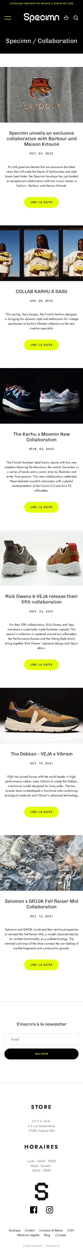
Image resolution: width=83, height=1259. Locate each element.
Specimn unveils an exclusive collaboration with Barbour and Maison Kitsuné (42, 138)
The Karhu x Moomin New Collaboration (41, 436)
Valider (41, 1054)
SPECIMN (37, 1246)
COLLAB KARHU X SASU (41, 291)
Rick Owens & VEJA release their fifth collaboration (41, 599)
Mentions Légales (28, 1235)
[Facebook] (33, 1210)
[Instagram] (49, 1210)
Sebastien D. (53, 1246)
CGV (71, 1230)
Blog (47, 1235)
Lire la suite (42, 202)
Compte (60, 1235)
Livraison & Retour (51, 1230)
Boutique (14, 1230)
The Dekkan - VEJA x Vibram (42, 754)
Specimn (18, 41)
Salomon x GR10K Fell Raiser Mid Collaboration (41, 903)
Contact (30, 1230)
